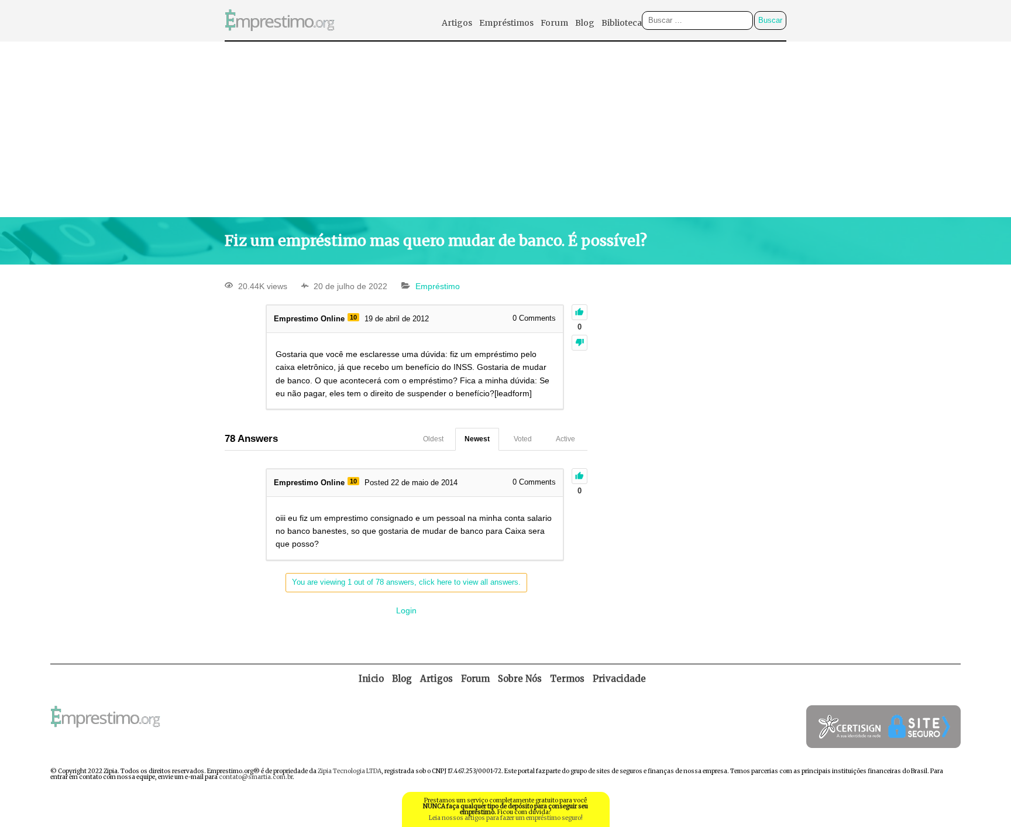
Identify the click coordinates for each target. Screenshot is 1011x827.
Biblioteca (621, 23)
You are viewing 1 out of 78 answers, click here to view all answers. (406, 582)
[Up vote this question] (579, 312)
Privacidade (619, 678)
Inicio (371, 678)
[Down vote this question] (579, 343)
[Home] (280, 37)
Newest (477, 439)
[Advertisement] (505, 129)
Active (565, 439)
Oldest (433, 439)
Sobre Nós (520, 678)
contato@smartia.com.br (256, 777)
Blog (584, 23)
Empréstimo (437, 286)
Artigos (457, 23)
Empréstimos (506, 23)
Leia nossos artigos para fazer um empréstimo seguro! (506, 818)
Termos (567, 678)
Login (406, 610)
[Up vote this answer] (579, 476)
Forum (554, 23)
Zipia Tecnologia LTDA (349, 771)
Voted (523, 439)
